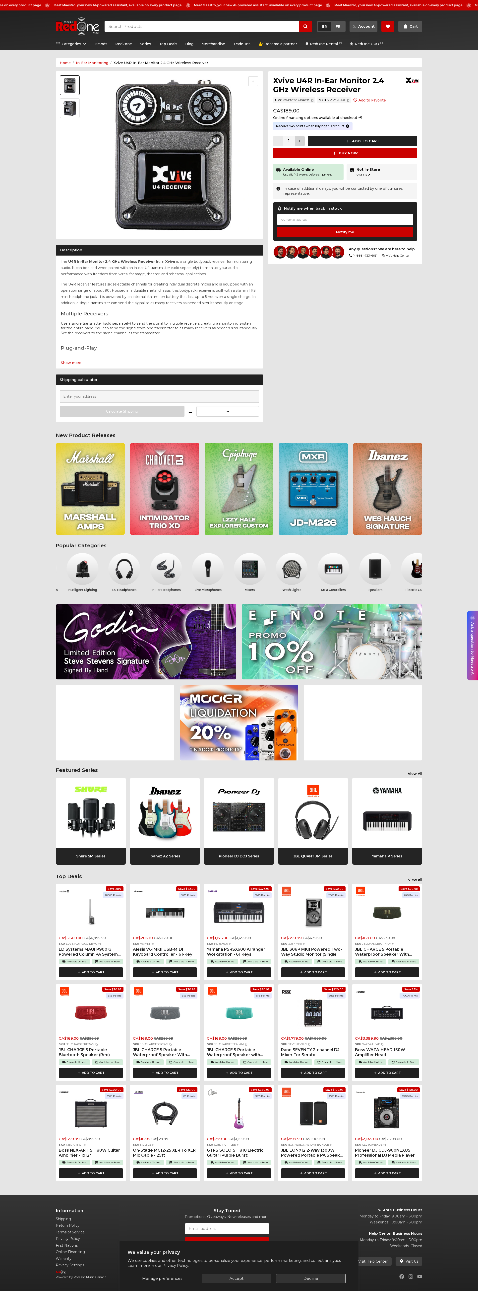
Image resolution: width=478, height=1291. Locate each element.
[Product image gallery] (70, 228)
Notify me (345, 232)
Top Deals (168, 44)
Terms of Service (70, 1232)
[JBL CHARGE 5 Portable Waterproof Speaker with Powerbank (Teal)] (239, 1014)
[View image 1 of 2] (70, 85)
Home (65, 63)
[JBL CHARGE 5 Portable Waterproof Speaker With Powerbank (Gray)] (165, 1014)
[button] (99, 944)
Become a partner (280, 44)
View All (415, 773)
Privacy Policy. (176, 1265)
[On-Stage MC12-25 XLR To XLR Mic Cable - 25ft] (165, 1114)
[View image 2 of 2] (70, 108)
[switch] (331, 26)
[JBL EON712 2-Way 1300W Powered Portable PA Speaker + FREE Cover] (313, 1114)
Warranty (63, 1258)
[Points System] (348, 126)
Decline (310, 1278)
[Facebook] (401, 1276)
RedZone (123, 44)
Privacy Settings (70, 1265)
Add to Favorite (372, 100)
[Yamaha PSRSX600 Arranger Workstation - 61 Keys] (239, 913)
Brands (101, 44)
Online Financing (70, 1252)
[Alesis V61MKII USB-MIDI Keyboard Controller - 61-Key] (165, 913)
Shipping (63, 1219)
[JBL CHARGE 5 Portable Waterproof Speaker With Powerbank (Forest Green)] (387, 913)
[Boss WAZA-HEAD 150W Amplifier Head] (387, 1014)
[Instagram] (410, 1276)
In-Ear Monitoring (92, 63)
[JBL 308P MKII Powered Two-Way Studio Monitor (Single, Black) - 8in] (313, 913)
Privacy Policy (68, 1238)
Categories (71, 44)
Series (145, 44)
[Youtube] (419, 1276)
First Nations (67, 1245)
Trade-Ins (241, 44)
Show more (71, 363)
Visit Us (363, 175)
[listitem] (90, 489)
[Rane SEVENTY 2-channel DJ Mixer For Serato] (313, 1014)
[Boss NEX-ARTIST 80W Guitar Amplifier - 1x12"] (91, 1114)
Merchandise (213, 44)
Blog (189, 44)
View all (415, 880)
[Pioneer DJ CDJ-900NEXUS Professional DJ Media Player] (387, 1114)
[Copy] (312, 100)
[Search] (305, 26)
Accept (236, 1278)
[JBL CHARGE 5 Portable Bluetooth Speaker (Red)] (91, 1014)
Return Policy (67, 1225)
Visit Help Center (373, 1261)
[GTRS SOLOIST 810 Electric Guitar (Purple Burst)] (239, 1114)
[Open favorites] (387, 26)
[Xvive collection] (412, 80)
